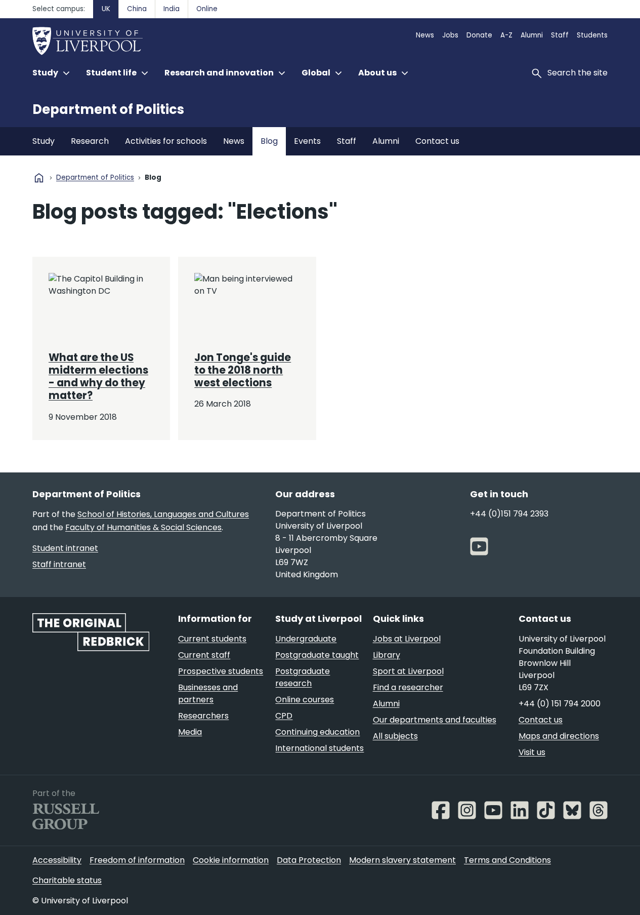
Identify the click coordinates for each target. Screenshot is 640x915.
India (171, 9)
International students (319, 748)
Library (386, 655)
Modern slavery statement (402, 860)
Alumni (532, 35)
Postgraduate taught (317, 655)
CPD (283, 716)
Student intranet (65, 548)
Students (592, 35)
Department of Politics (108, 109)
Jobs (450, 35)
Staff (560, 35)
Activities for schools (166, 141)
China (137, 9)
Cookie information (231, 860)
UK (106, 9)
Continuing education (317, 732)
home (39, 178)
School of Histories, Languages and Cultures (163, 514)
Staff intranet (59, 564)
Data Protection (309, 860)
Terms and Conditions (507, 860)
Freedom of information (137, 860)
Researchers (203, 716)
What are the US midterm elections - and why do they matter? (98, 376)
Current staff (204, 655)
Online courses (304, 699)
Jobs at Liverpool (407, 639)
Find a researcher (408, 687)
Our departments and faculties (434, 720)
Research (90, 141)
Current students (212, 639)
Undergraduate (305, 639)
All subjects (395, 736)
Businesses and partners (208, 693)
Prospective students (220, 671)
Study (43, 141)
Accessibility (56, 860)
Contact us (437, 141)
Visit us (532, 752)
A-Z (506, 35)
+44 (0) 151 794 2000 (560, 703)
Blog (269, 141)
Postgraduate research (302, 677)
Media (190, 732)
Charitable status (67, 880)
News (425, 35)
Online (207, 9)
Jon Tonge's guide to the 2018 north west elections (242, 370)
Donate (479, 35)
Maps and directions (559, 736)
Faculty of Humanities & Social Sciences (143, 527)
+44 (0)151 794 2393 (509, 514)
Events (307, 141)
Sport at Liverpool (408, 671)
